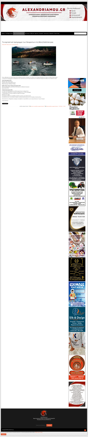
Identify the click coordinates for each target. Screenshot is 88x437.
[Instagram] (84, 3)
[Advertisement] (34, 121)
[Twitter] (85, 3)
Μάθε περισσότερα (38, 432)
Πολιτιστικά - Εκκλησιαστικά (12, 44)
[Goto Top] (85, 430)
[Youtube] (45, 421)
